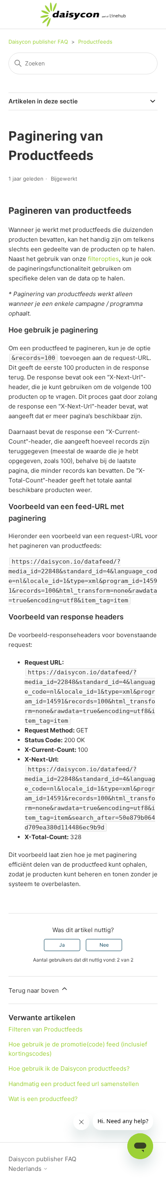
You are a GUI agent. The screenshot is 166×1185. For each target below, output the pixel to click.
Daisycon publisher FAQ (38, 41)
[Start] (83, 14)
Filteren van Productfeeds (45, 1029)
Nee (104, 945)
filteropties (103, 259)
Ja (62, 945)
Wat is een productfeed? (43, 1099)
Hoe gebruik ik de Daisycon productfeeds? (69, 1068)
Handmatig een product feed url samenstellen (73, 1084)
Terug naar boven (34, 990)
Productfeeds (95, 41)
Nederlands (25, 1168)
